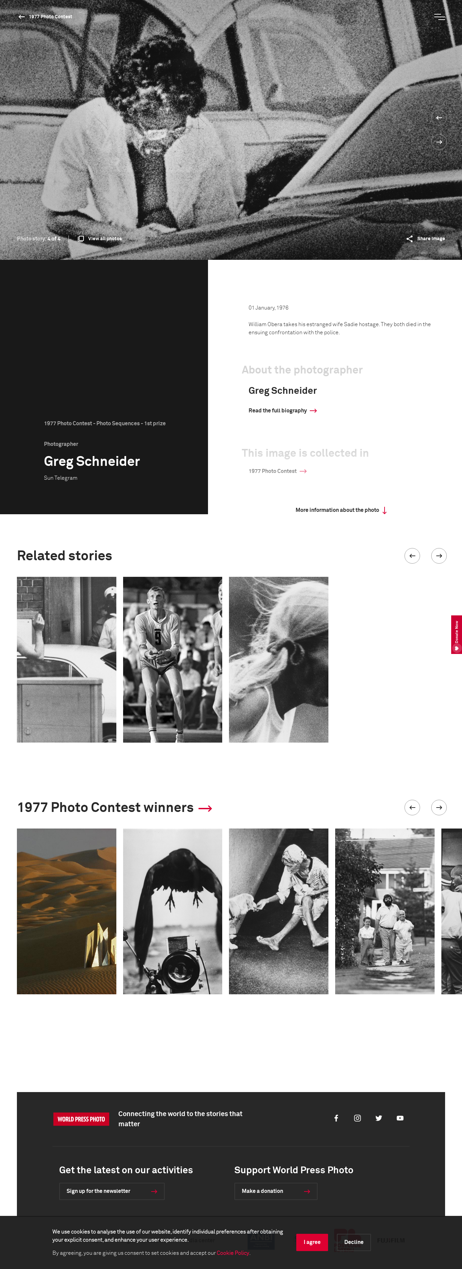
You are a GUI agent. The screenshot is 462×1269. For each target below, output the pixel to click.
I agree (312, 1242)
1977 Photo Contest (50, 17)
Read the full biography (278, 410)
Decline (354, 1242)
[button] (412, 556)
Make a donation (262, 1191)
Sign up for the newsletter (98, 1191)
